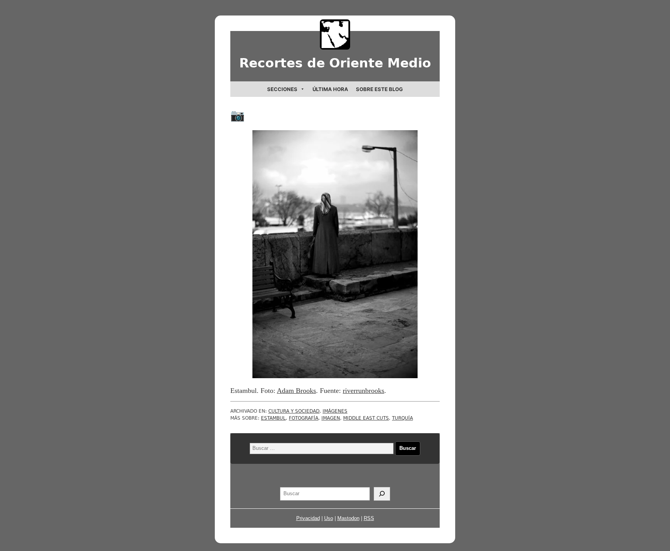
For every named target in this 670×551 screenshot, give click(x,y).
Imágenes (335, 411)
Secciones (282, 89)
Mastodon (348, 518)
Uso (328, 518)
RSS (369, 518)
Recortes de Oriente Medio (335, 63)
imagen (330, 418)
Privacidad (308, 518)
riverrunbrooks (363, 390)
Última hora (330, 89)
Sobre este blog (379, 89)
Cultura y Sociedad (293, 411)
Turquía (402, 418)
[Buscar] (382, 494)
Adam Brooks (296, 390)
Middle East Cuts (366, 418)
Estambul (273, 418)
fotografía (303, 418)
